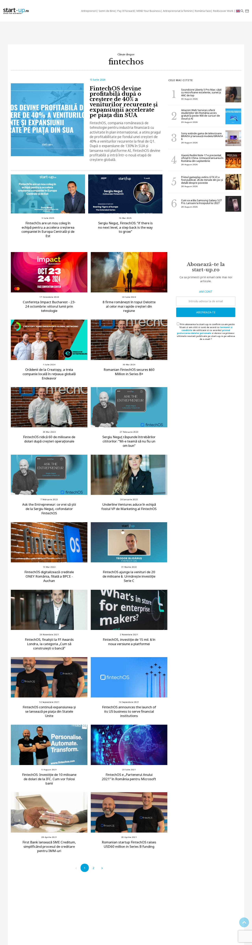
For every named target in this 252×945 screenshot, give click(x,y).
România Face (203, 11)
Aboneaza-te (205, 312)
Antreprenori (88, 11)
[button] (242, 11)
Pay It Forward (125, 11)
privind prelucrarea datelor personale (203, 332)
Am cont (205, 291)
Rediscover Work (223, 11)
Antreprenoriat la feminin (178, 11)
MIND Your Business (148, 11)
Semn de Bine (107, 11)
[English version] (238, 11)
